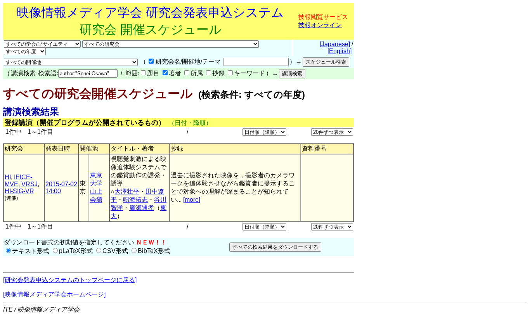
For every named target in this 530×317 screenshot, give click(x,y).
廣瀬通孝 (141, 207)
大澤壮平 (126, 191)
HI (8, 177)
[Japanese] (335, 44)
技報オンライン (320, 25)
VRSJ (29, 184)
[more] (191, 199)
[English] (339, 51)
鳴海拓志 (135, 199)
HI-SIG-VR (19, 191)
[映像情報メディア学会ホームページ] (54, 294)
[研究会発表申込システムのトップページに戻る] (70, 280)
